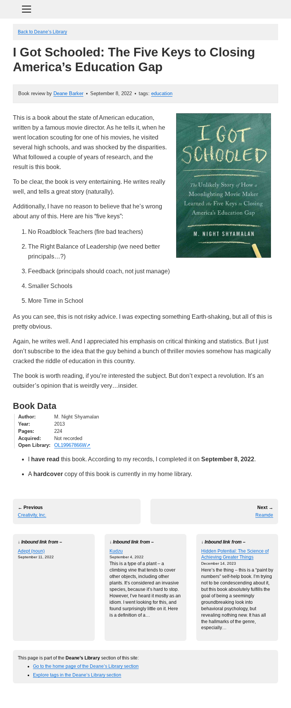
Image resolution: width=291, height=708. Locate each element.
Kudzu (116, 550)
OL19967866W (70, 445)
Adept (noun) (31, 550)
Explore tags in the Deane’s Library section (77, 674)
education (161, 93)
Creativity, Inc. (32, 515)
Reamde (264, 515)
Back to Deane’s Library (42, 31)
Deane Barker (68, 93)
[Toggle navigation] (145, 8)
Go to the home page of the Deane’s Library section (86, 666)
